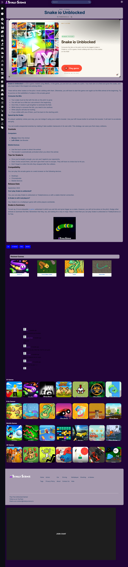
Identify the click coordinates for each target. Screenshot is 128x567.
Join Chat (61, 534)
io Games (14, 246)
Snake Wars (102, 274)
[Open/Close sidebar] (2, 2)
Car (58, 477)
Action (48, 477)
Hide (72, 481)
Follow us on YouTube (16, 499)
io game (31, 209)
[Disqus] (64, 303)
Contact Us (65, 481)
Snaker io (19, 274)
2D (8, 246)
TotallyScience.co (64, 16)
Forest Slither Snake (47, 274)
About (59, 481)
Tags (41, 481)
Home (42, 477)
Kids (21, 246)
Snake (74, 274)
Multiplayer (75, 477)
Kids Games (10, 401)
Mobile (28, 246)
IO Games (9, 380)
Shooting (83, 477)
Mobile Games (11, 423)
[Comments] (71, 17)
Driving (64, 477)
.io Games (91, 477)
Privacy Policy (50, 481)
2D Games (10, 445)
